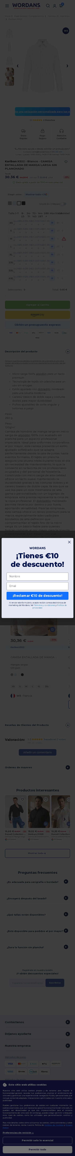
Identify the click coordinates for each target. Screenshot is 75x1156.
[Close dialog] (69, 542)
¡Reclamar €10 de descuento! (37, 596)
